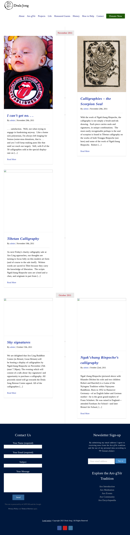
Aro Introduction (107, 486)
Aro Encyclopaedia (107, 500)
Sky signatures (18, 342)
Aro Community (107, 496)
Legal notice (46, 521)
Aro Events (107, 493)
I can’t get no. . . (20, 116)
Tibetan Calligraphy (23, 239)
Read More (11, 159)
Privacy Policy (13, 509)
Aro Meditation (107, 490)
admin (12, 120)
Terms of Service (27, 509)
